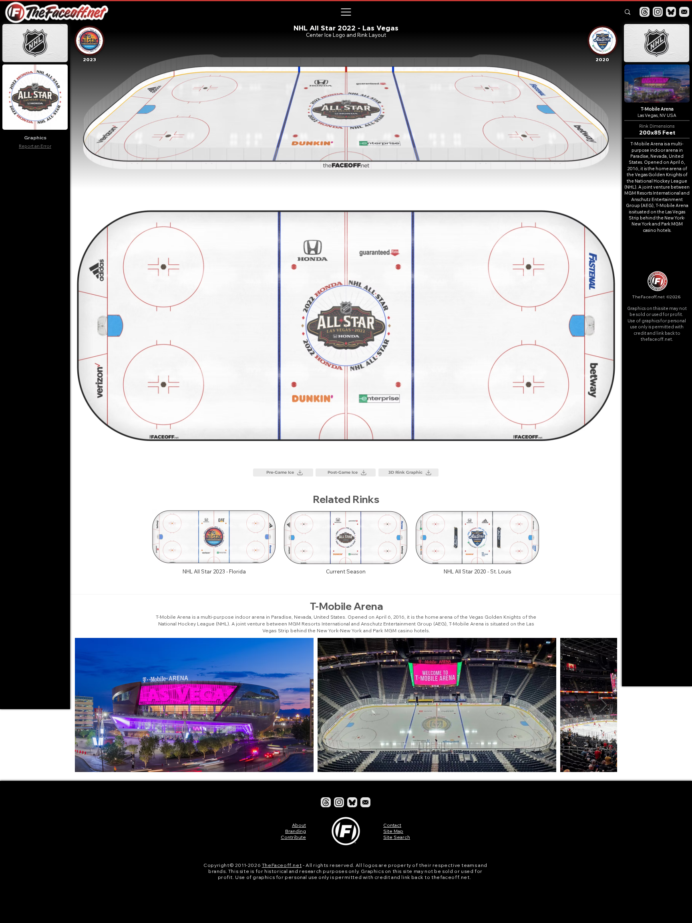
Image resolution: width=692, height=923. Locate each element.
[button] (345, 12)
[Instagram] (658, 12)
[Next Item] (603, 705)
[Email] (684, 12)
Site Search (396, 837)
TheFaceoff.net (282, 865)
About (299, 825)
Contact (392, 825)
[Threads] (645, 12)
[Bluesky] (671, 12)
